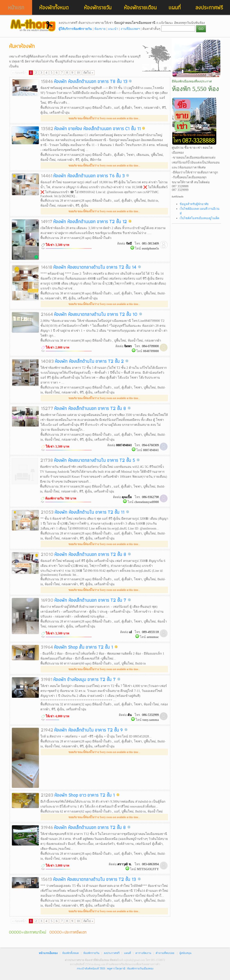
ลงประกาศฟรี (209, 7)
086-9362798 (150, 497)
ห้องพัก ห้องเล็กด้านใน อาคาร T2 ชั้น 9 (89, 729)
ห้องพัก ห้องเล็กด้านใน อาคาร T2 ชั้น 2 (90, 361)
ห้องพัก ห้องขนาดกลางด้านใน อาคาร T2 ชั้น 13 (95, 879)
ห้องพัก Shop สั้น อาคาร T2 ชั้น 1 (84, 647)
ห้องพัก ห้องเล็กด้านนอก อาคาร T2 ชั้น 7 (91, 600)
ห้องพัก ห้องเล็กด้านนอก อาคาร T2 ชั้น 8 (90, 408)
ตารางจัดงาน (143, 953)
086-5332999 (150, 715)
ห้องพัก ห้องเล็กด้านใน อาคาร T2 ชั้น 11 (90, 512)
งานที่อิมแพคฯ (130, 29)
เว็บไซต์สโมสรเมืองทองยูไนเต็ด (199, 218)
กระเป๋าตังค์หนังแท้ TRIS (91, 968)
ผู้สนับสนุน (185, 953)
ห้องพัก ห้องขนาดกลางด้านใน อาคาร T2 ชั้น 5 (95, 460)
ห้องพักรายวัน (98, 7)
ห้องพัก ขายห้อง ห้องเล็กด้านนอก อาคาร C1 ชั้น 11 (97, 128)
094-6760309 (150, 445)
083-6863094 (150, 864)
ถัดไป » (88, 72)
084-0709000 (150, 346)
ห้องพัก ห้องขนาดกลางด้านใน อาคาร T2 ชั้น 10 (96, 314)
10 (78, 72)
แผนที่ (175, 7)
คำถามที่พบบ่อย (165, 953)
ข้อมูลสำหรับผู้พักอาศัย (194, 204)
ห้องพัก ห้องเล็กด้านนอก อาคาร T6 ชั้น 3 (89, 175)
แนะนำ (113, 29)
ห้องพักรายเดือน (140, 7)
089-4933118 (150, 632)
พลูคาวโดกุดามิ (116, 968)
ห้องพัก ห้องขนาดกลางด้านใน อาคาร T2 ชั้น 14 (95, 267)
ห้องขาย (100, 29)
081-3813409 (150, 243)
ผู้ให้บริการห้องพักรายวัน (75, 29)
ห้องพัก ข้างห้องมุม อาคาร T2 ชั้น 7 (85, 679)
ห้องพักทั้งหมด (54, 7)
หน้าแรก (16, 7)
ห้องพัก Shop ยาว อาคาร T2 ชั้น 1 (85, 795)
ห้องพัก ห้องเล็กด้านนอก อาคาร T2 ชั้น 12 (90, 221)
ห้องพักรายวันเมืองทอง (140, 968)
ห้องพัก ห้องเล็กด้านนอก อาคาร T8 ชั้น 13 (91, 81)
